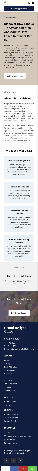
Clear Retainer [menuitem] (9, 370)
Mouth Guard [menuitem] (9, 374)
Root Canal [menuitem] (8, 380)
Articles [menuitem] (7, 405)
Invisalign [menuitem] (7, 363)
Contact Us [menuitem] (8, 432)
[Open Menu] (33, 3)
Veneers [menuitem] (7, 360)
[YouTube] (20, 461)
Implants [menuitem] (7, 387)
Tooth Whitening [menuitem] (10, 367)
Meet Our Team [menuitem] (10, 402)
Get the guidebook (15, 76)
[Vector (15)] (25, 3)
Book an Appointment (19, 9)
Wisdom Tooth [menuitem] (9, 391)
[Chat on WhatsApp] (32, 468)
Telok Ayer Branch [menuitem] (11, 414)
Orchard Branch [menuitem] (10, 421)
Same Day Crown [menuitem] (10, 384)
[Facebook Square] (6, 461)
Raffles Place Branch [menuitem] (12, 418)
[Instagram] (13, 461)
